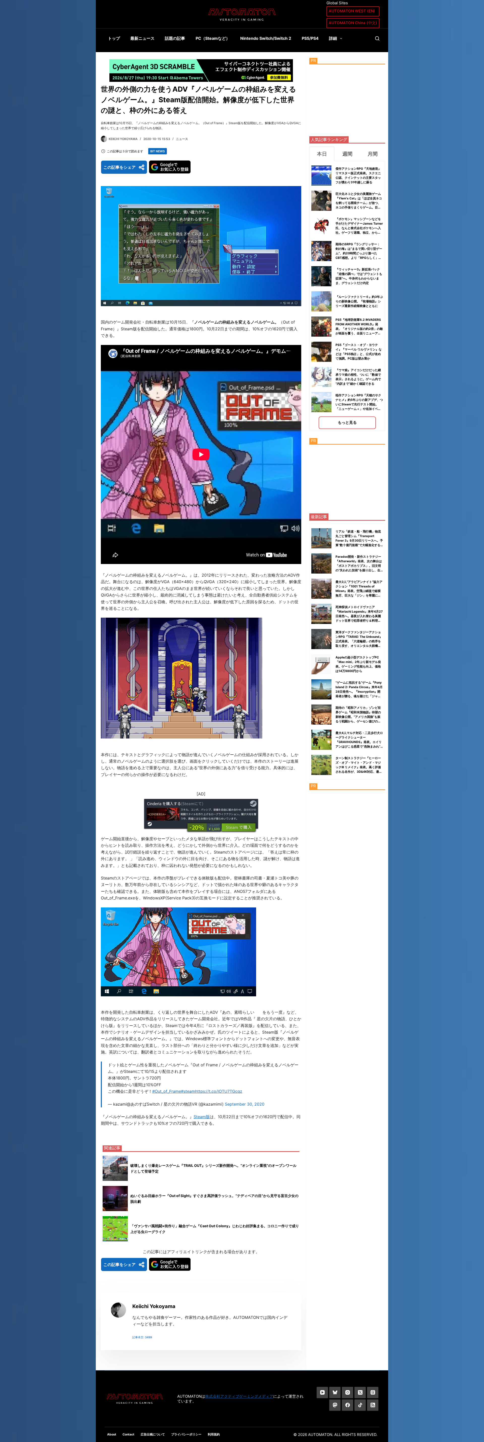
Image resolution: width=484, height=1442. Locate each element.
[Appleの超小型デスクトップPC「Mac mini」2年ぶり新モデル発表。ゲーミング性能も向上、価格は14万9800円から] (321, 664)
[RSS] (372, 1405)
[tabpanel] (347, 296)
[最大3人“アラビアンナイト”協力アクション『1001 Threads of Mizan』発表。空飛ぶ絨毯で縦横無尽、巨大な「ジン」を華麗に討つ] (321, 589)
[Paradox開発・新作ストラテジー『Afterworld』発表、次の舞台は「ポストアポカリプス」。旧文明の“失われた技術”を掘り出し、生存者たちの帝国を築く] (321, 563)
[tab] (322, 154)
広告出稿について (153, 1434)
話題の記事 (175, 38)
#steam (188, 1091)
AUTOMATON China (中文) (353, 22)
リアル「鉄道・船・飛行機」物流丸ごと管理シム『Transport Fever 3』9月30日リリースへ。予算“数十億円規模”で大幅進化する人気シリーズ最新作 (359, 540)
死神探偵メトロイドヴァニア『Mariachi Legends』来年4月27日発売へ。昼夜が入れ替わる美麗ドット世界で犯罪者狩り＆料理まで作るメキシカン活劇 (359, 616)
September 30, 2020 (244, 1104)
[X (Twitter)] (360, 1392)
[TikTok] (360, 1405)
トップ (114, 38)
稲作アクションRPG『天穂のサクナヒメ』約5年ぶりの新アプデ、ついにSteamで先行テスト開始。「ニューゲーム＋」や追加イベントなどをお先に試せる (359, 404)
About (111, 1434)
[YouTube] (322, 1392)
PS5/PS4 (310, 38)
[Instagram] (347, 1392)
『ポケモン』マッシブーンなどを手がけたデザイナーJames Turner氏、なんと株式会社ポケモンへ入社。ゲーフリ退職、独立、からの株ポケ (359, 228)
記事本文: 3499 (142, 1337)
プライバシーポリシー (186, 1434)
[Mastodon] (335, 1405)
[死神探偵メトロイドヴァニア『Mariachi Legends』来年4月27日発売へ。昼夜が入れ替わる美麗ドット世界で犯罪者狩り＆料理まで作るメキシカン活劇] (321, 614)
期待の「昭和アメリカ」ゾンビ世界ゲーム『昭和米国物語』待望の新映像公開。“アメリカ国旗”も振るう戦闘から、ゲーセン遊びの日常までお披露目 (358, 717)
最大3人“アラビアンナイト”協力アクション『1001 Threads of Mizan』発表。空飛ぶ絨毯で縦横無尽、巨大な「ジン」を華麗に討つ (359, 591)
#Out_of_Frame (166, 1091)
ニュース (182, 139)
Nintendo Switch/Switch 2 (265, 38)
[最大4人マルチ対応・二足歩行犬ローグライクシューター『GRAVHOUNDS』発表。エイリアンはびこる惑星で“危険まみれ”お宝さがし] (321, 740)
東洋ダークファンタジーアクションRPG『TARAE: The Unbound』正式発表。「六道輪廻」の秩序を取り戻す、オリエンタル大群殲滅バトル (359, 641)
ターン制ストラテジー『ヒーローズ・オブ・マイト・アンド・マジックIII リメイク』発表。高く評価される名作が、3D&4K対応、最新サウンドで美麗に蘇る (359, 767)
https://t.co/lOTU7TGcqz (218, 1091)
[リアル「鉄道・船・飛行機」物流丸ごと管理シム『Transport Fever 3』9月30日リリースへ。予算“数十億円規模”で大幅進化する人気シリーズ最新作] (321, 538)
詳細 (333, 38)
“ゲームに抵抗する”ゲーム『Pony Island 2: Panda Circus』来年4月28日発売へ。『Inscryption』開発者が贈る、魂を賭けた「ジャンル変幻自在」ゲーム (359, 691)
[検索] (377, 38)
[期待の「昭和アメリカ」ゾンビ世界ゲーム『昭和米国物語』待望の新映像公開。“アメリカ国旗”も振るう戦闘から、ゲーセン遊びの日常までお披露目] (321, 715)
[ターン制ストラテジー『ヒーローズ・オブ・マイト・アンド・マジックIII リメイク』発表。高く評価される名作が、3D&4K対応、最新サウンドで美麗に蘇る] (321, 765)
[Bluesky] (335, 1392)
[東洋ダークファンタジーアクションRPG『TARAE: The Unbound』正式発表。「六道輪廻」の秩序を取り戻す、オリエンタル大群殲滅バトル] (321, 639)
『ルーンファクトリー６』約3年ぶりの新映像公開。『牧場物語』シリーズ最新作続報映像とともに (359, 301)
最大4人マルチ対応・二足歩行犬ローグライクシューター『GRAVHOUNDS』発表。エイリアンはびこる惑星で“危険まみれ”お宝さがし (359, 742)
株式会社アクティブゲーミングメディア (239, 1396)
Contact (128, 1434)
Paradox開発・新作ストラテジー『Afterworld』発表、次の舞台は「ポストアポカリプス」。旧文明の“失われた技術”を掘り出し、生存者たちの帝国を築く (359, 566)
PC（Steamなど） (213, 38)
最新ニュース (142, 38)
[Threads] (372, 1392)
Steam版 (202, 1116)
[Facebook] (347, 1405)
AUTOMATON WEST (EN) (352, 11)
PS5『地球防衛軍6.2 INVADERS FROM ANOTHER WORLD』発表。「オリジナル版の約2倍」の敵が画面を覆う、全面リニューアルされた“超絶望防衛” (359, 329)
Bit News (157, 151)
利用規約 (214, 1434)
